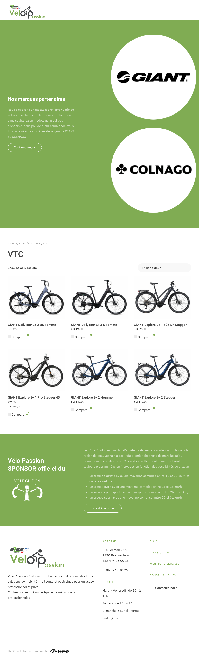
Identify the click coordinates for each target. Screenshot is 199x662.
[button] (189, 10)
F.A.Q (154, 541)
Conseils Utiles (163, 575)
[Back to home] (27, 10)
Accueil (12, 243)
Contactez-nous (25, 147)
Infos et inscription (103, 508)
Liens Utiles (160, 552)
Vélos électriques (30, 243)
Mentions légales (165, 564)
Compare (17, 337)
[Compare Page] (27, 337)
